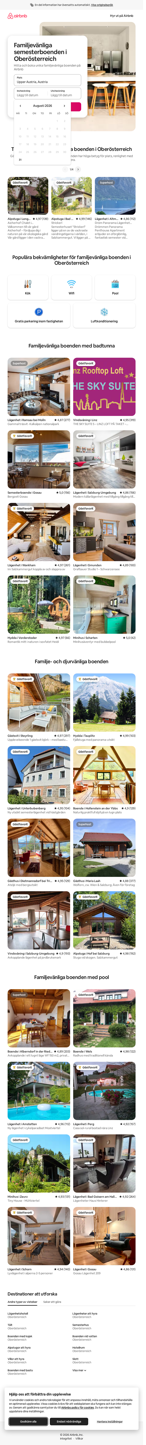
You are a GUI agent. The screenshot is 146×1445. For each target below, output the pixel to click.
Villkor (79, 1438)
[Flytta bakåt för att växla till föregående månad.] (20, 106)
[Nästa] (78, 169)
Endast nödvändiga (69, 1421)
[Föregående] (65, 169)
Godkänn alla (28, 1421)
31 (20, 159)
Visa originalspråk (102, 5)
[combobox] (47, 82)
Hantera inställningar (110, 1421)
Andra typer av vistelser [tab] (22, 1302)
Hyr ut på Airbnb (121, 16)
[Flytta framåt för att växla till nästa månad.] (64, 106)
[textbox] (30, 95)
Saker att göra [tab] (52, 1302)
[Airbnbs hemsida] (17, 16)
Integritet (66, 1438)
